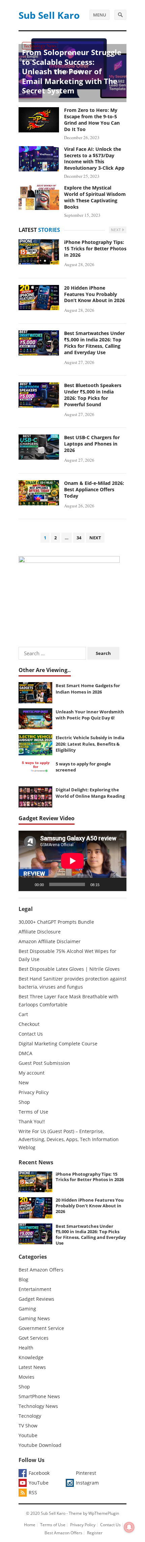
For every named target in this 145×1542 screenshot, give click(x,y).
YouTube (39, 1483)
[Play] (27, 884)
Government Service (41, 1328)
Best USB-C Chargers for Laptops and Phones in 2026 (92, 443)
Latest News (32, 1367)
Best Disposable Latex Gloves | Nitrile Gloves (69, 969)
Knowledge (31, 1357)
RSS (33, 1492)
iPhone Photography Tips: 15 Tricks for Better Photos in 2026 (95, 248)
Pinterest (86, 1473)
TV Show (28, 1425)
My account (32, 1073)
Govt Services (34, 1338)
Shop (24, 1102)
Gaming (27, 1308)
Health (26, 1347)
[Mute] (107, 884)
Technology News (40, 46)
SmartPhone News (39, 1396)
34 (79, 538)
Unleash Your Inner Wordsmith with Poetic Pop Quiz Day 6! (90, 715)
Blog (23, 1279)
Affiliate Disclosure (40, 931)
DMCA (25, 1053)
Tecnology (30, 1416)
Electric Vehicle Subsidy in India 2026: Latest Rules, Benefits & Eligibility (90, 744)
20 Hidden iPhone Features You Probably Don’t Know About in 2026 (94, 294)
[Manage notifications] (129, 1527)
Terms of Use (33, 1112)
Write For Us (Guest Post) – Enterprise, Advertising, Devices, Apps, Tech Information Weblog (69, 1139)
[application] (72, 861)
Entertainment (35, 1289)
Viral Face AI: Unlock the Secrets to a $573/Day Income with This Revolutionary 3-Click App (94, 158)
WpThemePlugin (103, 1513)
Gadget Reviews (36, 1299)
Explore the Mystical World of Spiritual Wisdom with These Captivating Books (95, 197)
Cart (23, 1014)
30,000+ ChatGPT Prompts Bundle (56, 922)
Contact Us (31, 1034)
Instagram (87, 1483)
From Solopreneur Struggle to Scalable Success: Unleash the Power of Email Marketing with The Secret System (71, 71)
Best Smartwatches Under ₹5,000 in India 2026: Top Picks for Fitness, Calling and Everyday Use (94, 343)
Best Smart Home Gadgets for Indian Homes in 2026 (88, 688)
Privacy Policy (34, 1092)
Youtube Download (40, 1445)
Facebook (39, 1473)
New (24, 1082)
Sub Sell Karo (49, 15)
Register (95, 1533)
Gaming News (34, 1318)
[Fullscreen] (117, 884)
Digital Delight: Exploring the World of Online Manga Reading (90, 793)
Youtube (28, 1435)
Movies (26, 1377)
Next (116, 229)
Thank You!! (32, 1121)
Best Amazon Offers (41, 1269)
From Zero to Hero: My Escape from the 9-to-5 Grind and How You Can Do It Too (92, 119)
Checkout (29, 1024)
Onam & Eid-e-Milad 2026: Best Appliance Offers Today (94, 489)
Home (29, 1525)
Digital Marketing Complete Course (58, 1043)
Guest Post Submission (44, 1063)
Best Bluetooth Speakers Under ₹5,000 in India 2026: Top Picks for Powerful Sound (92, 395)
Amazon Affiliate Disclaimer (50, 941)
